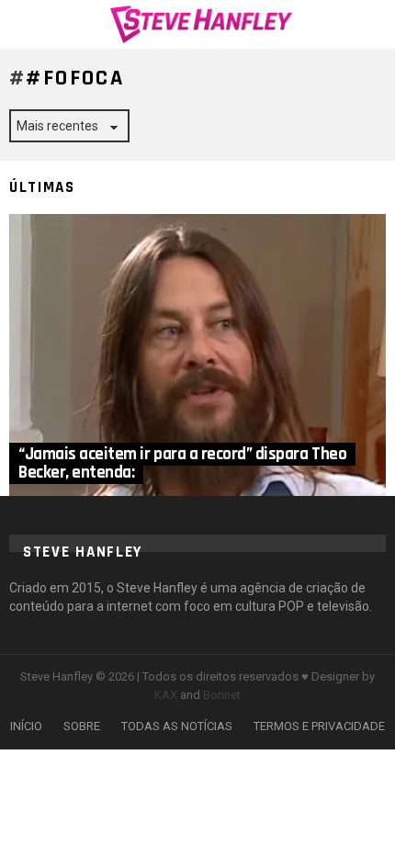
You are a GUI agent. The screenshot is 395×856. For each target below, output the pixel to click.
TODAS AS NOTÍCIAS (176, 726)
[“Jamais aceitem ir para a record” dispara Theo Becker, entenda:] (197, 355)
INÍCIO (26, 726)
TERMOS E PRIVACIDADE (319, 726)
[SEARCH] (375, 24)
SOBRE (81, 726)
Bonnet (222, 695)
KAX (165, 695)
